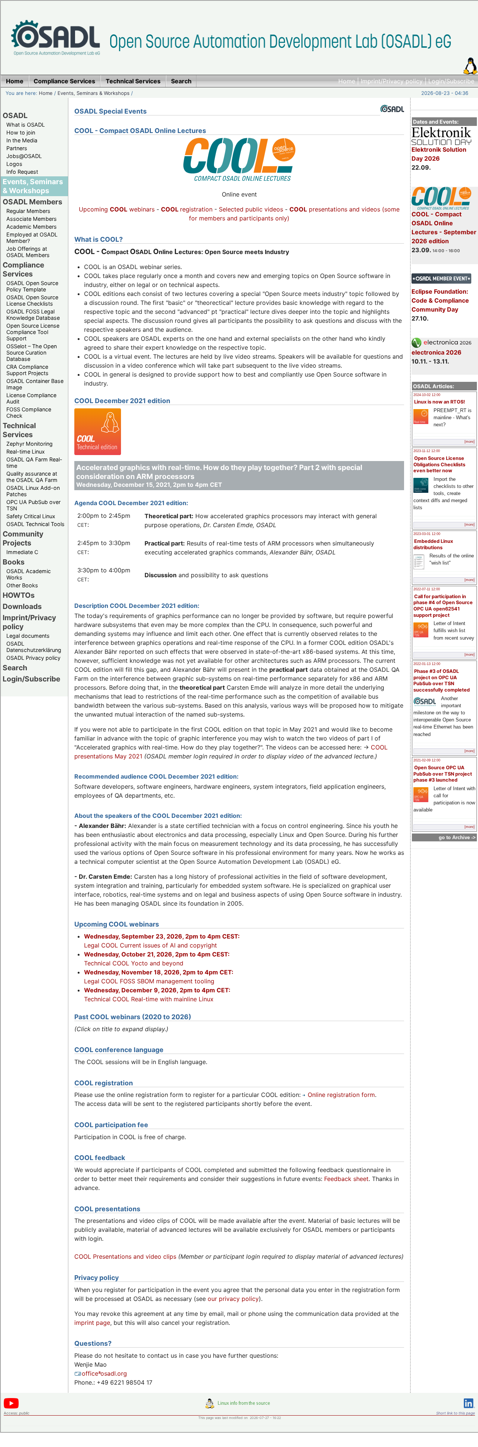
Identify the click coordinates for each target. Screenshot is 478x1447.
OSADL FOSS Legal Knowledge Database (33, 314)
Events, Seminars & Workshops (94, 93)
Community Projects (23, 538)
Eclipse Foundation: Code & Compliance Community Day (440, 300)
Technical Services (19, 430)
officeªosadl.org (104, 1373)
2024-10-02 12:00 (426, 395)
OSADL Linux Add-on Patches (33, 491)
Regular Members (28, 211)
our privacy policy (233, 1298)
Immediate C (22, 552)
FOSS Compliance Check (28, 412)
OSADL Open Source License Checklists (32, 300)
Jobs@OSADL (24, 156)
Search (15, 667)
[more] (470, 441)
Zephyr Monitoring (29, 443)
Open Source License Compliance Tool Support (32, 331)
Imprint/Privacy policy (392, 81)
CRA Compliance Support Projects (27, 370)
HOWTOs (19, 595)
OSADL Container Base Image (34, 384)
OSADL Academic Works (28, 574)
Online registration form (341, 1094)
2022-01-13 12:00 (426, 664)
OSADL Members (32, 201)
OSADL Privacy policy (33, 658)
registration (186, 209)
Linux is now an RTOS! (439, 402)
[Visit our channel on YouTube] (11, 1407)
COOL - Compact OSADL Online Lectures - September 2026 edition (444, 227)
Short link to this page (455, 1413)
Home (346, 81)
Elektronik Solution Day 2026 (439, 154)
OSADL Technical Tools (35, 524)
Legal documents (28, 636)
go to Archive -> (457, 837)
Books (14, 561)
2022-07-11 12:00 (426, 589)
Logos (14, 164)
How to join (20, 132)
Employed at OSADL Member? (32, 237)
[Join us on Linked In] (469, 1409)
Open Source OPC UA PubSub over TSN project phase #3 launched (442, 774)
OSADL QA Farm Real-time (34, 462)
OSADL (15, 115)
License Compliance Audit (31, 398)
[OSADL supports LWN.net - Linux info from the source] (239, 1406)
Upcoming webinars (117, 209)
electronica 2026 (437, 352)
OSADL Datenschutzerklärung (33, 646)
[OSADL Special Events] (392, 117)
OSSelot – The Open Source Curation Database (31, 352)
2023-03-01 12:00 (426, 534)
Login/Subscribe (451, 81)
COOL (298, 209)
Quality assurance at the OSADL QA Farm (32, 476)
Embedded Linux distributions (433, 544)
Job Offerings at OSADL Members (28, 251)
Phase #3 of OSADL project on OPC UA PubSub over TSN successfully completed (441, 680)
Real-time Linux (25, 451)
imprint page (92, 1322)
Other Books (22, 585)
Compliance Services (23, 269)
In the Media (21, 140)
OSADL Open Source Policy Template (32, 286)
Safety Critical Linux (30, 516)
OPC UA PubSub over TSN (33, 505)
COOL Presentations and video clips (125, 1256)
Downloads (22, 606)
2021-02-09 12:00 (426, 760)
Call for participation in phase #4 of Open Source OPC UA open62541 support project (443, 606)
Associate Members (31, 219)
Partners (16, 148)
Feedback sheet (346, 1178)
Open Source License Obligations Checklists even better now (439, 464)
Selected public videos (251, 209)
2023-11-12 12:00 (426, 451)
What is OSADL (25, 124)
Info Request (22, 171)
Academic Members (31, 226)
